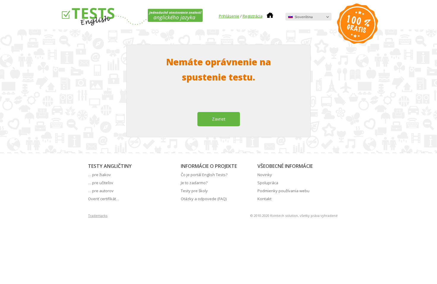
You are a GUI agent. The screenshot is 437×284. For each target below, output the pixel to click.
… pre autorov (101, 190)
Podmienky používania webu (283, 190)
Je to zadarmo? (194, 182)
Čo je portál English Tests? (204, 174)
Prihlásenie (229, 16)
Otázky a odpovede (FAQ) (204, 198)
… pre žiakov (99, 174)
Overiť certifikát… (103, 198)
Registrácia (252, 16)
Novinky (264, 174)
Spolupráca (267, 182)
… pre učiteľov (100, 182)
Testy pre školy (194, 190)
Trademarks (97, 215)
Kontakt (264, 198)
